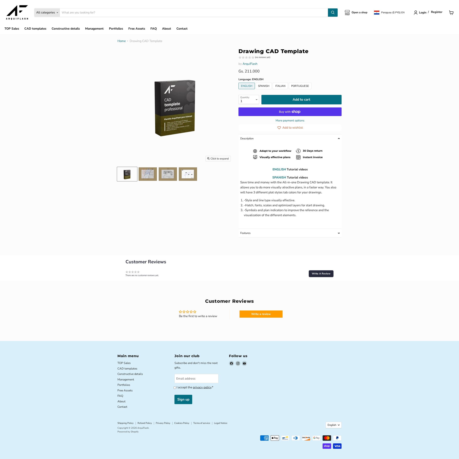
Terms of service (201, 423)
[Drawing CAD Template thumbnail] (127, 174)
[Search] (333, 12)
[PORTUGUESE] (301, 90)
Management (94, 29)
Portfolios (116, 29)
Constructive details (66, 29)
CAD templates (35, 29)
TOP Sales (11, 29)
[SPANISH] (264, 90)
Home (121, 41)
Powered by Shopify (128, 431)
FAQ (153, 29)
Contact (182, 29)
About (166, 29)
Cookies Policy (181, 423)
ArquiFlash (250, 64)
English (332, 425)
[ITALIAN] (281, 90)
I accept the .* (195, 387)
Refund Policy (145, 423)
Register (436, 12)
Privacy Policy (163, 423)
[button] (389, 12)
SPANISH (279, 177)
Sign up (183, 399)
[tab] (290, 138)
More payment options (290, 120)
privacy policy (202, 387)
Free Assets (136, 29)
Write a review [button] (261, 314)
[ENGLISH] (247, 90)
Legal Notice (220, 423)
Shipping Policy (125, 423)
